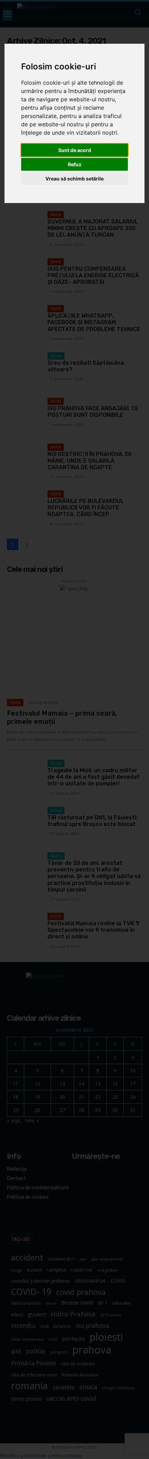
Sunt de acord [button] (74, 150)
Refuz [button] (74, 164)
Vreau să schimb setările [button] (74, 179)
